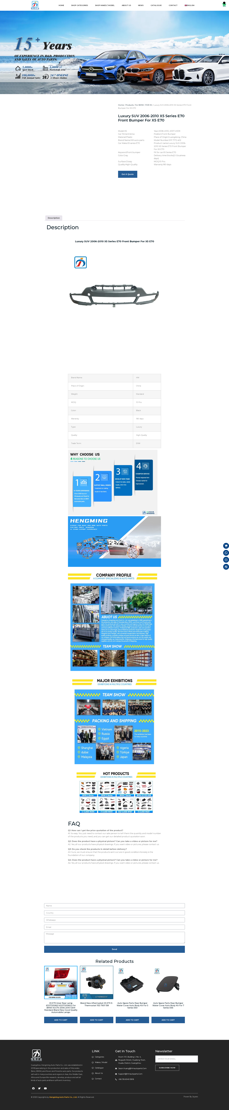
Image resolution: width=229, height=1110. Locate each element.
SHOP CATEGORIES (79, 5)
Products (129, 105)
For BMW (139, 105)
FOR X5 (148, 105)
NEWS (140, 5)
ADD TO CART (60, 999)
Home (121, 105)
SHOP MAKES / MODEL (105, 5)
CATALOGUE (156, 5)
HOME (61, 5)
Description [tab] (54, 197)
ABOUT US (126, 5)
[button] (109, 105)
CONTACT (173, 5)
